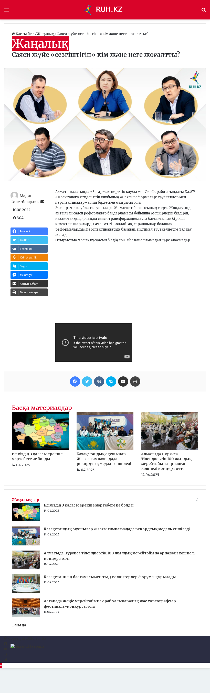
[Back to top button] (1, 665)
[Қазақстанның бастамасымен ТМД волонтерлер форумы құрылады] (26, 592)
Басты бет (25, 34)
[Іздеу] (203, 11)
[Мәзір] (6, 11)
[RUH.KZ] (105, 10)
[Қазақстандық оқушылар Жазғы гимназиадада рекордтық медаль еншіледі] (105, 449)
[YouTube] (5, 649)
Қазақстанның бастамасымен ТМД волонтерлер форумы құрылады (110, 577)
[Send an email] (42, 202)
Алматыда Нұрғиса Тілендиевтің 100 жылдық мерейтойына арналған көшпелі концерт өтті (166, 461)
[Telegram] (5, 660)
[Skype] (111, 381)
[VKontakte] (99, 381)
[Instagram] (5, 655)
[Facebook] (75, 381)
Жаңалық (46, 34)
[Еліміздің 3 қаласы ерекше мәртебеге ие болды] (40, 449)
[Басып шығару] (135, 381)
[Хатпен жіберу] (123, 381)
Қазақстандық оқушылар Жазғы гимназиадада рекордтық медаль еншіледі (104, 459)
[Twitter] (87, 381)
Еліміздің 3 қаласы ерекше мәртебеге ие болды (37, 456)
